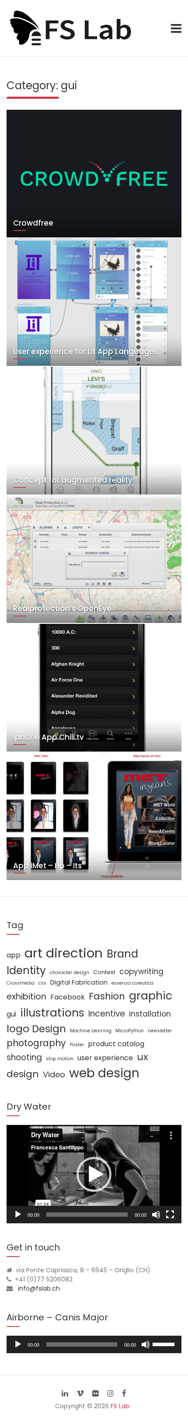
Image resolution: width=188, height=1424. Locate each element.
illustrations (52, 1012)
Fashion (107, 996)
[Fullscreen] (170, 1214)
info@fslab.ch (39, 1288)
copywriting (141, 971)
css (42, 983)
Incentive (106, 1014)
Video (54, 1074)
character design (69, 972)
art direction (63, 953)
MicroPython (129, 1030)
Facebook (67, 997)
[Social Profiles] (65, 1393)
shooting (24, 1057)
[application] (94, 1174)
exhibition (26, 997)
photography (36, 1043)
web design (104, 1073)
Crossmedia (21, 983)
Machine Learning (90, 1030)
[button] (94, 1174)
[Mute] (156, 1214)
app (14, 955)
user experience (105, 1058)
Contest (104, 972)
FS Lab (120, 1406)
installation (150, 1014)
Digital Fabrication (79, 982)
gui (11, 1014)
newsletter (160, 1030)
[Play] (18, 1214)
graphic (150, 995)
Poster (77, 1044)
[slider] (165, 1343)
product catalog (116, 1044)
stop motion (59, 1058)
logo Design (36, 1029)
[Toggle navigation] (176, 28)
